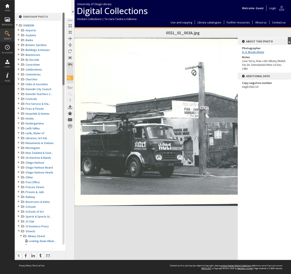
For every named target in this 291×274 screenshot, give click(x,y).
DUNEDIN (28, 25)
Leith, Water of (35, 133)
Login (7, 66)
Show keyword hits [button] (70, 94)
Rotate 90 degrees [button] (70, 51)
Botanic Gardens (36, 45)
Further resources (238, 22)
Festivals (31, 99)
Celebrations (34, 69)
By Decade (32, 60)
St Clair (30, 221)
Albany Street (36, 236)
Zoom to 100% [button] (70, 58)
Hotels (30, 118)
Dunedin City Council (38, 89)
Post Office (33, 182)
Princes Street (35, 187)
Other (29, 177)
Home (7, 10)
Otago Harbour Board (39, 167)
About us (261, 22)
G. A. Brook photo (253, 52)
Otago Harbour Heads (39, 172)
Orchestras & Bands (38, 158)
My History (7, 52)
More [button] (7, 80)
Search (7, 38)
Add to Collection (70, 113)
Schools (31, 207)
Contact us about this (70, 120)
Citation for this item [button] (70, 126)
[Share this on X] (18, 253)
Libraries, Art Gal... (37, 138)
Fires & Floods (35, 109)
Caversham (33, 64)
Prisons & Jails (35, 192)
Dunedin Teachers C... (39, 94)
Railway (30, 197)
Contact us (279, 22)
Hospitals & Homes (38, 113)
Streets (30, 231)
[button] (70, 77)
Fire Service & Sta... (38, 104)
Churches (31, 79)
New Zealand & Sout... (39, 153)
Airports (31, 30)
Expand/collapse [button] (289, 40)
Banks (29, 40)
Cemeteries (33, 74)
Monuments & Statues (40, 143)
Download (70, 107)
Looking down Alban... (42, 241)
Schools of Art (35, 211)
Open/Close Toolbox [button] (72, 8)
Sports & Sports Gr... (39, 216)
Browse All (7, 24)
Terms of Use (38, 265)
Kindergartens (35, 123)
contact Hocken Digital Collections (235, 265)
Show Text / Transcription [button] (70, 88)
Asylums (31, 35)
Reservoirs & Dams (38, 202)
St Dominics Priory (37, 226)
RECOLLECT (206, 268)
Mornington (33, 148)
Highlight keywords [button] (70, 100)
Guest (260, 8)
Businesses (33, 55)
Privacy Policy (25, 265)
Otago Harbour (35, 162)
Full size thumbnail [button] (70, 26)
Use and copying (181, 22)
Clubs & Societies (37, 84)
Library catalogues (209, 22)
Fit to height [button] (70, 45)
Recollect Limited (245, 268)
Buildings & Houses (38, 50)
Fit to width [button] (70, 38)
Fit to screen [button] (70, 32)
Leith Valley (33, 128)
